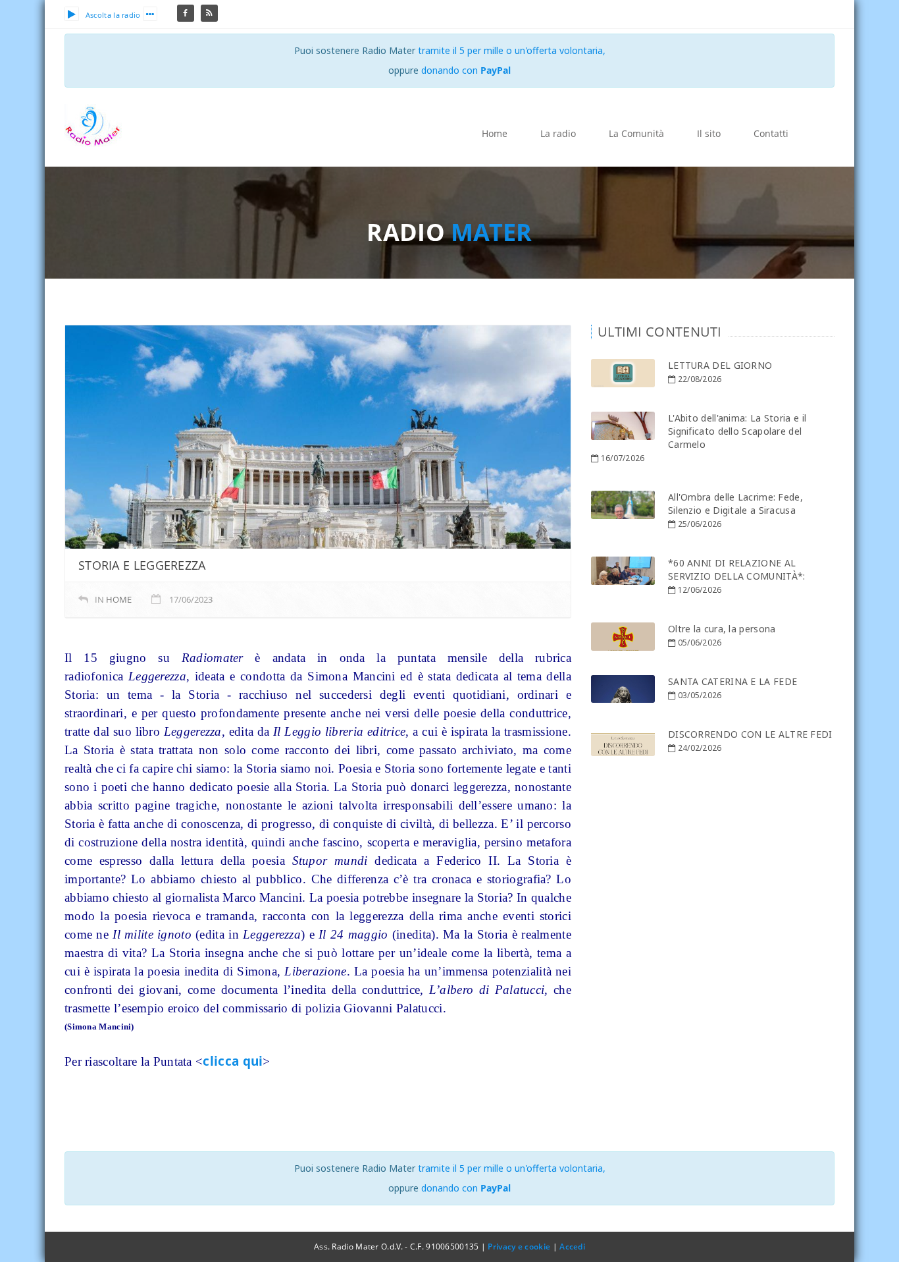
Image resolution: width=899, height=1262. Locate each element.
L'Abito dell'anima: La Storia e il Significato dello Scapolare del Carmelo (737, 431)
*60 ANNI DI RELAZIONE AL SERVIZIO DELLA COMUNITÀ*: (737, 569)
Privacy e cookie (519, 1246)
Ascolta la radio (113, 15)
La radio (558, 133)
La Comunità (636, 133)
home (119, 599)
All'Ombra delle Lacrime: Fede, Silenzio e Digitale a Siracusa (735, 503)
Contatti (771, 133)
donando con (466, 70)
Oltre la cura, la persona (722, 628)
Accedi (572, 1246)
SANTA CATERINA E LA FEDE (732, 681)
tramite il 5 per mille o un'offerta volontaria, (511, 50)
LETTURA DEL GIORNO (720, 365)
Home (494, 133)
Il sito (709, 133)
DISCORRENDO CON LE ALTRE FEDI (750, 734)
